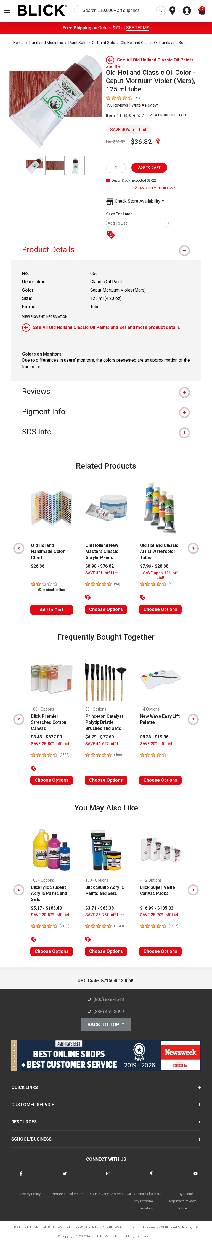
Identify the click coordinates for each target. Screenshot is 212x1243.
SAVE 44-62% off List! (105, 744)
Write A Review (145, 105)
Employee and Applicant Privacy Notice (182, 1201)
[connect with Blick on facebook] (20, 1177)
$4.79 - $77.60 (99, 737)
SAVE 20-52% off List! (50, 915)
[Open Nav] (7, 11)
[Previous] (18, 548)
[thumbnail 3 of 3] (75, 165)
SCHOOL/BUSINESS (31, 1139)
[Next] (193, 548)
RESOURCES (24, 1121)
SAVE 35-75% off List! (105, 915)
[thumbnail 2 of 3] (55, 165)
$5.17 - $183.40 (46, 908)
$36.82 (141, 142)
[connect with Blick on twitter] (64, 1177)
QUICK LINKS (24, 1087)
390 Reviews (117, 105)
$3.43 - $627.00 (46, 737)
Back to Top (103, 1024)
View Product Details (168, 115)
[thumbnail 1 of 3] (34, 165)
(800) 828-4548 (109, 999)
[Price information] (112, 235)
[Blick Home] (42, 10)
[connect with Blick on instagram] (108, 1177)
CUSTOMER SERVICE (32, 1104)
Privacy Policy (30, 1194)
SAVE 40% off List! (129, 129)
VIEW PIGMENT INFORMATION (44, 317)
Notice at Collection (68, 1194)
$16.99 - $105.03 (156, 908)
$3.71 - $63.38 (99, 908)
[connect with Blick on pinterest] (151, 1177)
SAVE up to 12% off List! (160, 575)
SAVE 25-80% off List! (50, 744)
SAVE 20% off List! (156, 744)
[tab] (106, 250)
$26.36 (37, 566)
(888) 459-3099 (109, 1011)
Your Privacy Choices (106, 1194)
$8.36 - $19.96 (154, 737)
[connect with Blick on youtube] (195, 1177)
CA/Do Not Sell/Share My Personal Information (144, 1201)
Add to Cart (51, 610)
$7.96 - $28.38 (154, 566)
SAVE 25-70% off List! (159, 915)
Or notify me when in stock (154, 187)
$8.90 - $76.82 (99, 566)
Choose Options (106, 609)
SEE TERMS (137, 27)
